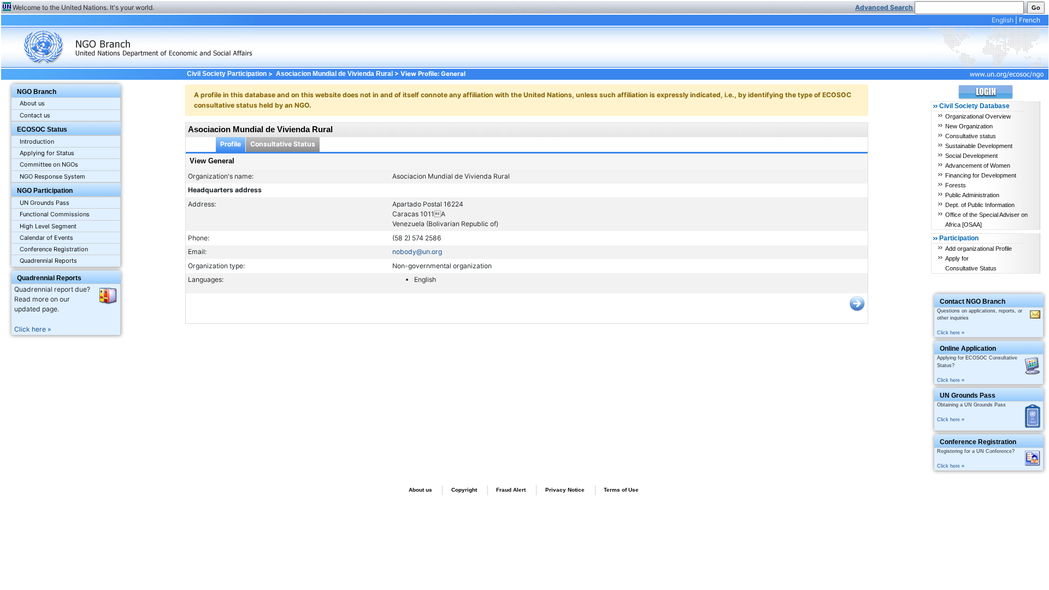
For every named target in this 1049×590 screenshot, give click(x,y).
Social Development (971, 155)
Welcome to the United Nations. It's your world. (83, 7)
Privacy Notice (565, 490)
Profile (230, 144)
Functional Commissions (55, 214)
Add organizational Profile (978, 248)
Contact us (35, 115)
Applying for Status (47, 153)
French (1029, 20)
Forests (955, 185)
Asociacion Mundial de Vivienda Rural (334, 73)
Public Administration (972, 195)
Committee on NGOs (49, 164)
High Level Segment (48, 226)
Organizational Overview (978, 116)
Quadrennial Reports (48, 260)
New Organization (969, 126)
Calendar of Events (46, 237)
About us (32, 103)
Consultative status (970, 136)
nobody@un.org (417, 251)
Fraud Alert (511, 490)
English (1002, 20)
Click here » (32, 329)
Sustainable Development (978, 146)
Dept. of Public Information (980, 205)
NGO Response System (52, 176)
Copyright (464, 490)
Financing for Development (980, 175)
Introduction (37, 141)
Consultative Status (282, 144)
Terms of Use (621, 490)
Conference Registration (54, 249)
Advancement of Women (977, 165)
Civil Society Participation (226, 73)
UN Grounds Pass (44, 202)
